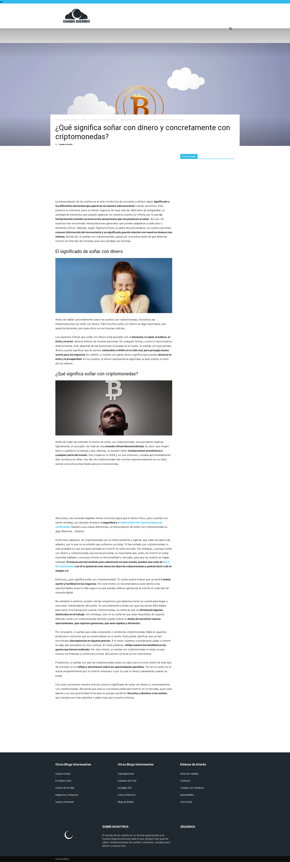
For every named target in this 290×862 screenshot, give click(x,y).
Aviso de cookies (189, 773)
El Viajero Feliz (63, 780)
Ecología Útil (125, 787)
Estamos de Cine (127, 780)
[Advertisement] (173, 15)
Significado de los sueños (75, 119)
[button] (231, 29)
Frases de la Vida (64, 787)
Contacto (185, 780)
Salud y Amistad (64, 801)
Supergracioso (126, 773)
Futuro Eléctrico (126, 794)
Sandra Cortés (65, 144)
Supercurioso (62, 773)
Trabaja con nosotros (192, 787)
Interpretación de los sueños (103, 119)
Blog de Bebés (126, 801)
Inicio (57, 119)
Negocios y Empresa (66, 794)
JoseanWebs (187, 794)
